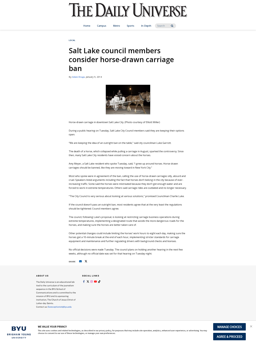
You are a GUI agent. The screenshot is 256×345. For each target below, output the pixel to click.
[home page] (128, 13)
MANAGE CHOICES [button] (229, 327)
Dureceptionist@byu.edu (60, 306)
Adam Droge (78, 77)
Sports (130, 25)
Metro (116, 25)
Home (86, 25)
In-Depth (146, 25)
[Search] (172, 25)
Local (72, 40)
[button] (251, 326)
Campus (101, 25)
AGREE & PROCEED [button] (229, 336)
